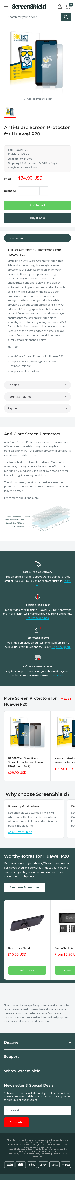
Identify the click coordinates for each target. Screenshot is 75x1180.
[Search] (66, 17)
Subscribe (16, 1122)
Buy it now (37, 218)
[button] (37, 238)
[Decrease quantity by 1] (22, 191)
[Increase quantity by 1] (44, 191)
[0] (67, 6)
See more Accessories (24, 887)
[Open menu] (6, 6)
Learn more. (57, 675)
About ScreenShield (20, 832)
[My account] (60, 6)
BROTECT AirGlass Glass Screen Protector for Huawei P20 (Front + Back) (25, 762)
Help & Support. (61, 647)
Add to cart (37, 205)
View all (66, 698)
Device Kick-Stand (19, 948)
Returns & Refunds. (37, 618)
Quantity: (10, 191)
